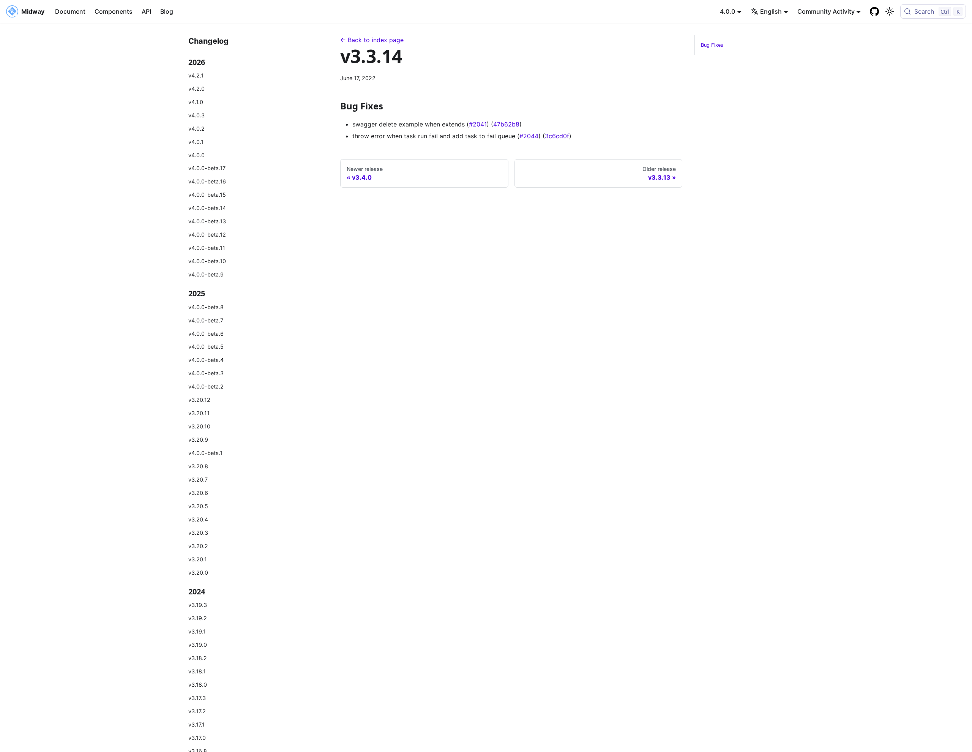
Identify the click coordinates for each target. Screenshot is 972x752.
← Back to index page (372, 40)
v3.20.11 (199, 413)
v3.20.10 (199, 426)
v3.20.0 (198, 572)
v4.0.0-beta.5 (206, 346)
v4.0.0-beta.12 (207, 234)
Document (70, 11)
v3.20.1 (197, 559)
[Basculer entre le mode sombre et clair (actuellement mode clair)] (890, 11)
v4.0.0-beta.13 (207, 221)
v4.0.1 (196, 142)
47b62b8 (506, 124)
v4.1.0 (195, 102)
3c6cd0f (557, 136)
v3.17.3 (197, 698)
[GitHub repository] (874, 11)
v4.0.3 (196, 115)
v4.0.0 (196, 155)
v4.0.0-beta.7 (205, 320)
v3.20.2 (198, 546)
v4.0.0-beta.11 (206, 248)
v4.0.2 (196, 128)
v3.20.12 (199, 400)
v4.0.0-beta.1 (205, 453)
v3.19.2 (197, 618)
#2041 (478, 124)
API (146, 11)
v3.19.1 (197, 631)
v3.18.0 (197, 684)
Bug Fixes (712, 45)
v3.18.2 (197, 658)
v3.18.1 (197, 671)
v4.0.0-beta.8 (206, 307)
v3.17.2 (197, 711)
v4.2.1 (196, 75)
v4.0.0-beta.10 (207, 261)
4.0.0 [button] (727, 11)
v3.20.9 (198, 439)
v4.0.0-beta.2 (206, 386)
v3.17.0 (197, 738)
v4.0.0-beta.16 (207, 181)
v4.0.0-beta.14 (207, 208)
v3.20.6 (198, 493)
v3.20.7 (198, 479)
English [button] (771, 11)
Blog (166, 11)
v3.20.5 (198, 506)
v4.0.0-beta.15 (207, 194)
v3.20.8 (198, 466)
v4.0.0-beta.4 (206, 360)
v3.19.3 (197, 605)
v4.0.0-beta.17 (207, 168)
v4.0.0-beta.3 (206, 373)
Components (114, 11)
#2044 (528, 136)
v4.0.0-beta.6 (206, 333)
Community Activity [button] (826, 11)
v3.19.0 (197, 644)
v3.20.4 (198, 519)
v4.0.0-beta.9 (206, 274)
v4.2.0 (196, 88)
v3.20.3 (198, 532)
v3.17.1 (196, 724)
